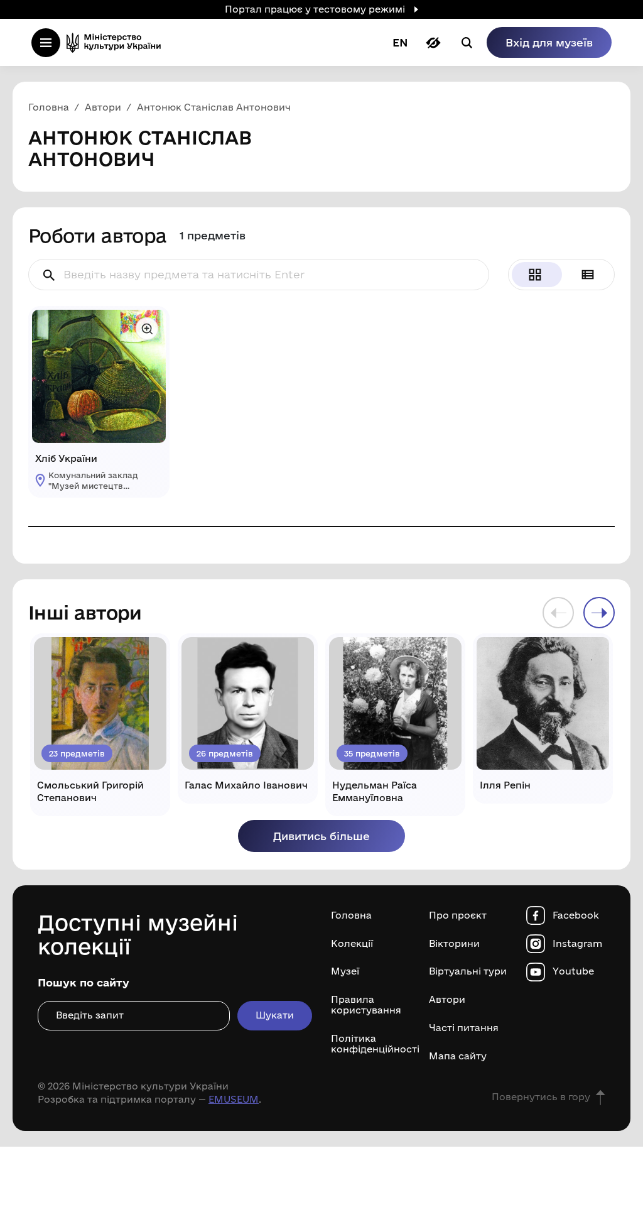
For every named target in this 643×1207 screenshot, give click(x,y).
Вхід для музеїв (549, 42)
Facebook (576, 915)
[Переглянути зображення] (147, 328)
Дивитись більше (321, 836)
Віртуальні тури (468, 971)
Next (599, 612)
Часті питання (464, 1028)
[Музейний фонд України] (117, 42)
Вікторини (454, 944)
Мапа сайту (458, 1056)
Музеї (345, 971)
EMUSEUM (233, 1099)
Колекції (352, 944)
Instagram (577, 944)
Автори (447, 1000)
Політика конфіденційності (370, 1044)
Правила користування (366, 1005)
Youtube (573, 971)
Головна (351, 915)
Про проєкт (458, 915)
